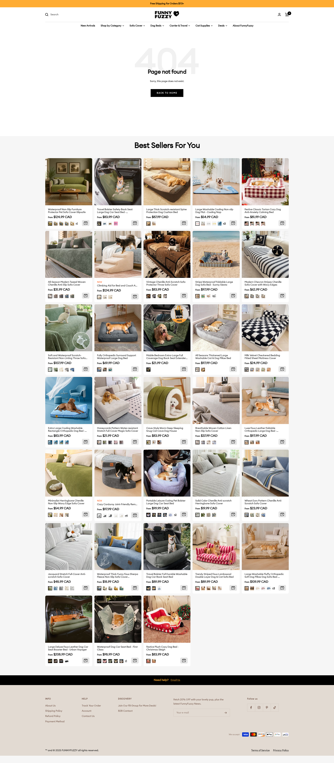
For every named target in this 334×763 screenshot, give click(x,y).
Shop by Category (111, 26)
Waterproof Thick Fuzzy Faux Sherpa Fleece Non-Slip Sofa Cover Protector (117, 575)
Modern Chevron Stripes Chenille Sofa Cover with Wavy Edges (263, 283)
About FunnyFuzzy (243, 26)
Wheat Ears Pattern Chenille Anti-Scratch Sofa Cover (263, 502)
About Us (50, 706)
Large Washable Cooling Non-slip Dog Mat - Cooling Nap (214, 211)
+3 (224, 223)
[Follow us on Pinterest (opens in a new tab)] (267, 707)
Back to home (167, 93)
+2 (175, 515)
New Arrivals (88, 26)
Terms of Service (260, 750)
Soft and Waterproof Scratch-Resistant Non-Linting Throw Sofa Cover (67, 357)
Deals (221, 26)
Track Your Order (91, 706)
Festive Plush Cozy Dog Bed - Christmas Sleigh (162, 648)
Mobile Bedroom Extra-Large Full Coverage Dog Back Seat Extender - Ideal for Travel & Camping (166, 357)
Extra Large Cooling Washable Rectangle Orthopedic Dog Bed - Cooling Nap (66, 429)
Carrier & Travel (179, 26)
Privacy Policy (281, 750)
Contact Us (88, 716)
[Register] (225, 713)
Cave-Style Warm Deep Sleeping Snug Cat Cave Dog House (164, 429)
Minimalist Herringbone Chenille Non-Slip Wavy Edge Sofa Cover (66, 502)
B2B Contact (125, 711)
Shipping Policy (53, 711)
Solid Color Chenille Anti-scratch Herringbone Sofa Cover (213, 502)
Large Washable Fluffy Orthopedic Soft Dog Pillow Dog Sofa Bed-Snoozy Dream (264, 575)
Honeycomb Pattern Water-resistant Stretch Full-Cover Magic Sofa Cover (117, 429)
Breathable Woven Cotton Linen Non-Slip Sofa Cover (213, 429)
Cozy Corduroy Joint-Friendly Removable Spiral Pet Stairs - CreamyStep (117, 504)
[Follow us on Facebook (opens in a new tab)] (251, 707)
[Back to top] (320, 740)
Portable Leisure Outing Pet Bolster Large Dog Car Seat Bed (165, 502)
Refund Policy (53, 716)
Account (86, 711)
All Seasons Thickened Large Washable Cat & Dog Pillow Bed (213, 356)
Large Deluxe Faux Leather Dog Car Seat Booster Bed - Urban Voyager (68, 648)
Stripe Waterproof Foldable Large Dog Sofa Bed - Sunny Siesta (214, 283)
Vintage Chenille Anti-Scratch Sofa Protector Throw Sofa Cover (165, 283)
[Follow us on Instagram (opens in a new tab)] (259, 707)
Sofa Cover (136, 26)
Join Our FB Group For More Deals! (137, 706)
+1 (77, 223)
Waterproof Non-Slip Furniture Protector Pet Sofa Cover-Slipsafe (67, 211)
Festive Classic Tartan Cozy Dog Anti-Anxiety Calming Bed (263, 211)
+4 (126, 516)
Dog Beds (156, 26)
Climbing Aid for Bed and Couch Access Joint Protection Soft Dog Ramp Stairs (117, 285)
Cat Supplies (203, 26)
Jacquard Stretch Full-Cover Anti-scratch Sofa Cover (67, 575)
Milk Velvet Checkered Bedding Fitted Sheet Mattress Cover (262, 356)
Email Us (175, 680)
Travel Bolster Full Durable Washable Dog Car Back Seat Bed (166, 575)
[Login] (279, 14)
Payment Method (55, 721)
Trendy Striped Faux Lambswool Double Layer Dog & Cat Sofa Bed (214, 575)
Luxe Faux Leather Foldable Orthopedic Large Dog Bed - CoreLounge (261, 429)
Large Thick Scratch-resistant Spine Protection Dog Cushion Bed (166, 211)
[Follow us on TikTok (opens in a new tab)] (275, 707)
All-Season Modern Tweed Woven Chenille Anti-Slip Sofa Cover (67, 283)
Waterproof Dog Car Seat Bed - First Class (117, 648)
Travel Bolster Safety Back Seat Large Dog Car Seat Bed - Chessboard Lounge (115, 211)
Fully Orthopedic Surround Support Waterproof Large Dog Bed (116, 356)
